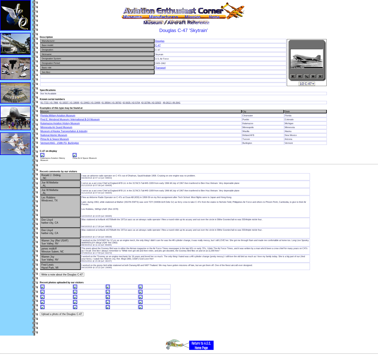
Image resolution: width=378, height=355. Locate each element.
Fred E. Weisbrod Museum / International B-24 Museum (70, 119)
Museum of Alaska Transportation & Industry (64, 131)
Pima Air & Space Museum (55, 139)
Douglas (159, 41)
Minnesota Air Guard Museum (56, 127)
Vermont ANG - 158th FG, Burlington (60, 143)
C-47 (158, 45)
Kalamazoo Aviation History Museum (60, 123)
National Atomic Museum (54, 135)
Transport (160, 67)
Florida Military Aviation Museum (58, 115)
